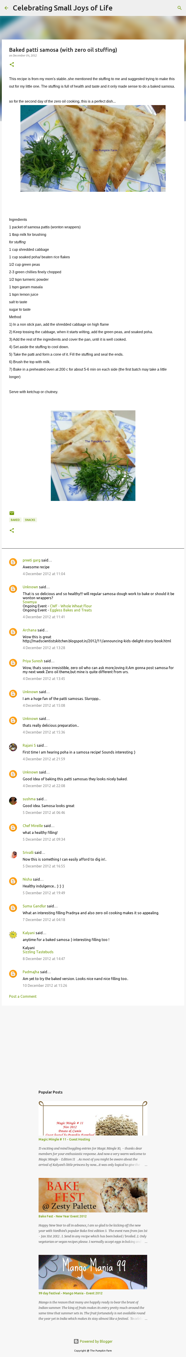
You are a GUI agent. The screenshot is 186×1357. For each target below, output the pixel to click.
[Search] (119, 7)
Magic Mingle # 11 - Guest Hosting (64, 1139)
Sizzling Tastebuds (38, 952)
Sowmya (30, 602)
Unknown (30, 587)
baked (15, 519)
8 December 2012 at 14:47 (44, 959)
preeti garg (31, 560)
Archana (30, 630)
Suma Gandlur (34, 906)
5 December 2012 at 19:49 (44, 893)
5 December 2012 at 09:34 (44, 839)
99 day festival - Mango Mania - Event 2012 (71, 1293)
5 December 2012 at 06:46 (44, 812)
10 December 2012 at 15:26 (45, 985)
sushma (29, 799)
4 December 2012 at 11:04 (44, 574)
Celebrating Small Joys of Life (63, 8)
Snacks (30, 519)
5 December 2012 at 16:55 (44, 866)
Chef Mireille (33, 826)
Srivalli (28, 852)
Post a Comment (23, 996)
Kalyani (29, 933)
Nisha (27, 879)
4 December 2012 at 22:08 (44, 786)
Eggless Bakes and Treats (71, 610)
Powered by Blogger (96, 1341)
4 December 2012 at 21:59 (44, 759)
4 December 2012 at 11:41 (44, 617)
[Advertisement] (93, 1044)
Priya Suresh (33, 661)
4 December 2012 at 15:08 (44, 705)
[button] (12, 65)
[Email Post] (12, 514)
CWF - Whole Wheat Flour (71, 606)
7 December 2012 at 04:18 (44, 920)
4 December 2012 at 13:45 (44, 679)
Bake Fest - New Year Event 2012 (63, 1216)
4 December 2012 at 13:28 (44, 648)
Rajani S (29, 745)
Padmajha (31, 972)
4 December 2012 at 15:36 (44, 732)
